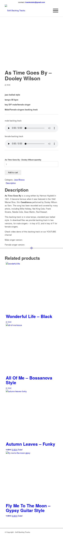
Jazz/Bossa (19, 179)
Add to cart (13, 172)
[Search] (47, 10)
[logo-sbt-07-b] (26, 10)
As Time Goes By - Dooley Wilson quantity (23, 159)
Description (11, 183)
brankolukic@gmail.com (35, 2)
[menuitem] (47, 10)
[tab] (32, 183)
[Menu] (54, 10)
